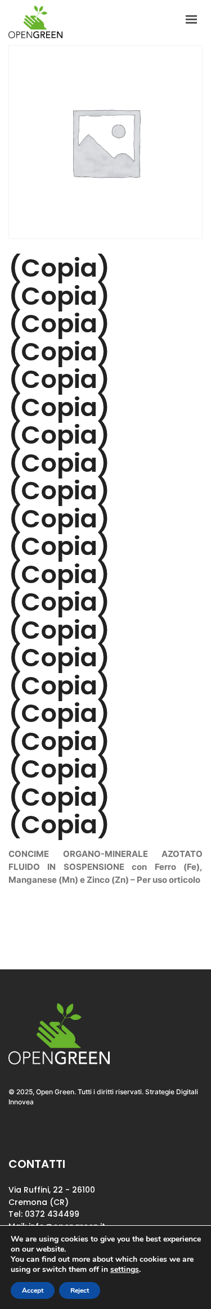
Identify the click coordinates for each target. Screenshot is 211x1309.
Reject (79, 1290)
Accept (32, 1290)
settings (124, 1270)
